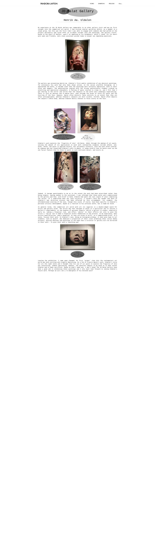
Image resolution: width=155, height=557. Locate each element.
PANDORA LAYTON (49, 3)
